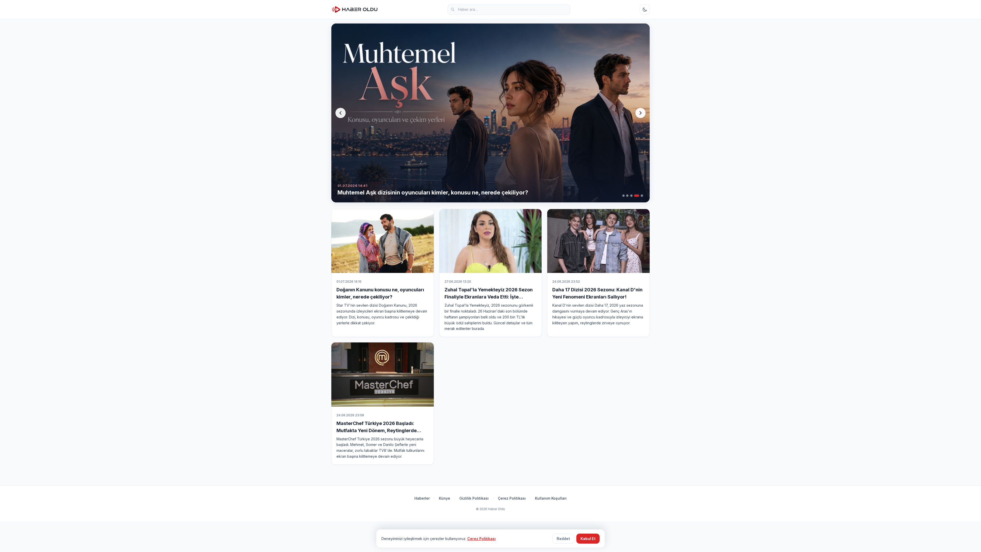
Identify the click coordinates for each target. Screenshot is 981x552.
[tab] (623, 195)
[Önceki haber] (340, 113)
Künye (444, 498)
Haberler (422, 498)
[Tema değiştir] (645, 9)
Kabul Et (587, 538)
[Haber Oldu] (354, 9)
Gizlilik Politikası (474, 498)
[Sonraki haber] (640, 113)
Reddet (563, 538)
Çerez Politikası (512, 498)
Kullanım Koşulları (551, 498)
